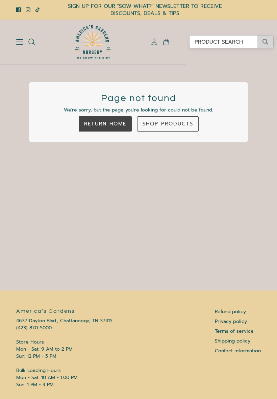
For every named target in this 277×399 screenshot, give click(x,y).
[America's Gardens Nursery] (93, 42)
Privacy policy (231, 321)
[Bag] (166, 42)
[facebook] (18, 10)
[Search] (31, 42)
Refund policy (230, 311)
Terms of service (234, 331)
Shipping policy (232, 341)
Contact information (238, 350)
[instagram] (28, 10)
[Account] (154, 42)
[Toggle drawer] (19, 42)
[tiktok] (37, 10)
